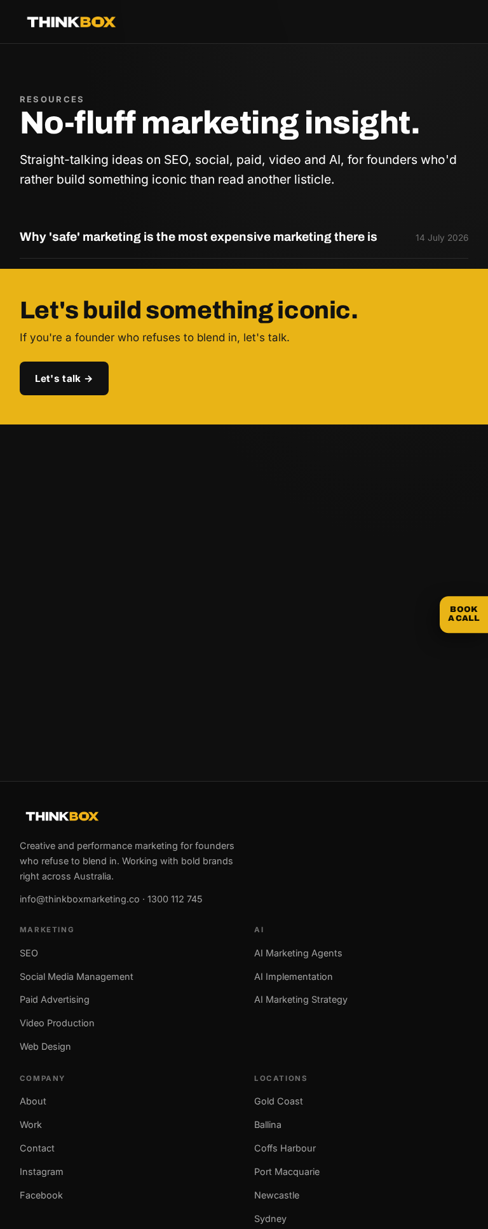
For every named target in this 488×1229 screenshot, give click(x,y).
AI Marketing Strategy (301, 999)
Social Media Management (76, 976)
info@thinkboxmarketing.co (80, 898)
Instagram (42, 1171)
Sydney (270, 1218)
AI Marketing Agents (298, 952)
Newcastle (276, 1195)
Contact (37, 1148)
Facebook (41, 1195)
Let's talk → (64, 378)
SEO (29, 952)
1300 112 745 (175, 898)
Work (31, 1124)
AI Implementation (293, 976)
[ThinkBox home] (71, 22)
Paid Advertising (55, 999)
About (33, 1101)
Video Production (57, 1022)
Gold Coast (278, 1101)
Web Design (45, 1046)
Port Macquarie (287, 1171)
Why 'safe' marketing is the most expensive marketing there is (198, 236)
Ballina (267, 1124)
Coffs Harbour (285, 1148)
